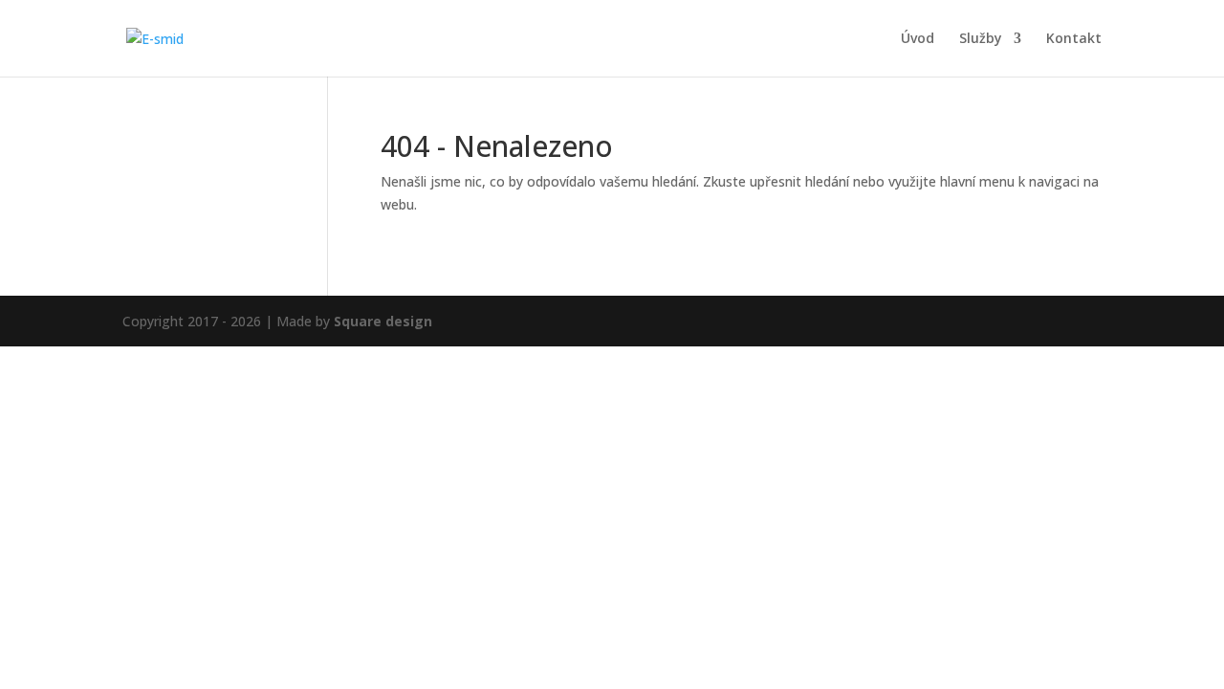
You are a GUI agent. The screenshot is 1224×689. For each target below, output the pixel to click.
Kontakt (1074, 39)
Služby (980, 39)
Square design (383, 321)
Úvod (917, 39)
